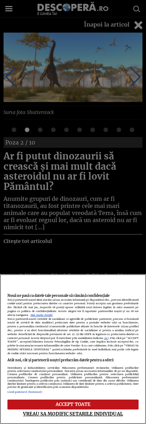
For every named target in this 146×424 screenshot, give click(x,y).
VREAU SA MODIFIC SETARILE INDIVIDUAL (73, 414)
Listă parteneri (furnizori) (25, 392)
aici (106, 338)
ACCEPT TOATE (73, 404)
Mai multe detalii (41, 315)
